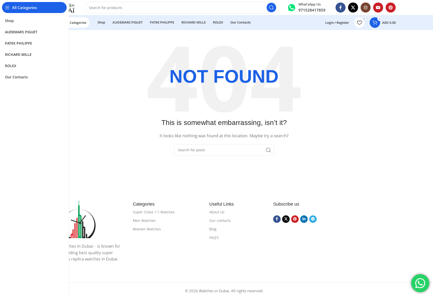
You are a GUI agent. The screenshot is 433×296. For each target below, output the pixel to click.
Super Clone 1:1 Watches (154, 212)
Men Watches (144, 220)
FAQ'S (214, 237)
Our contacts (220, 220)
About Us (217, 212)
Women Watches (147, 229)
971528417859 (312, 10)
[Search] (271, 7)
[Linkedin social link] (304, 219)
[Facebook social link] (341, 8)
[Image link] (91, 219)
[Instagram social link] (366, 8)
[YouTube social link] (378, 8)
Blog (212, 229)
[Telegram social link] (313, 219)
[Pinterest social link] (391, 8)
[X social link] (353, 8)
